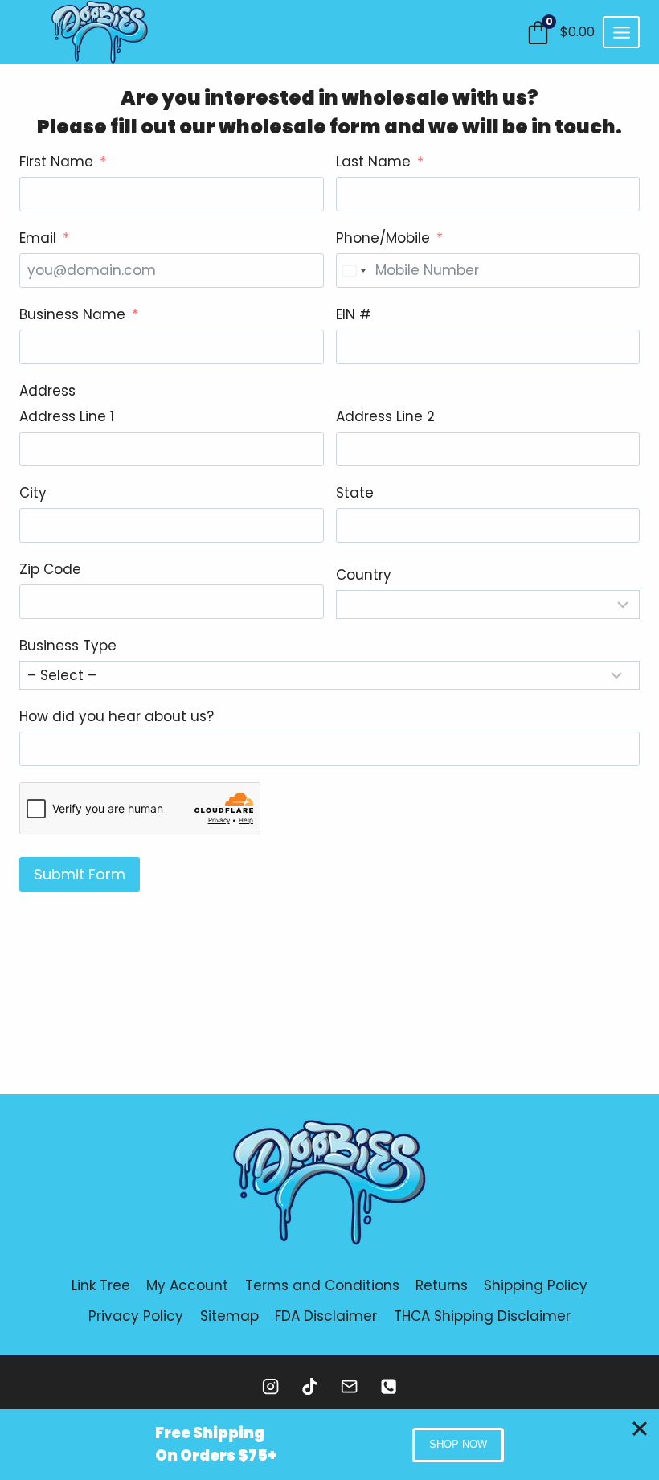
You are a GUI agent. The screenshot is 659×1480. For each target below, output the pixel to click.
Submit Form (79, 874)
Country (363, 574)
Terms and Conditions (322, 1285)
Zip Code (50, 569)
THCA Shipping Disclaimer (482, 1316)
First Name (56, 161)
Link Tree (101, 1285)
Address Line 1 (66, 416)
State (355, 492)
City (33, 492)
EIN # (353, 314)
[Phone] (388, 1386)
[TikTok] (310, 1386)
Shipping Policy (535, 1285)
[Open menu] (621, 32)
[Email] (349, 1386)
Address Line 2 (385, 416)
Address (47, 390)
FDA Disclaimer (326, 1316)
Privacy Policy (135, 1316)
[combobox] (353, 270)
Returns (441, 1285)
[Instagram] (270, 1386)
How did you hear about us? (116, 716)
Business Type (68, 645)
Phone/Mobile (383, 238)
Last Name (373, 161)
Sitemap (229, 1316)
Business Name (72, 314)
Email (37, 238)
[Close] (639, 1428)
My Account (187, 1285)
